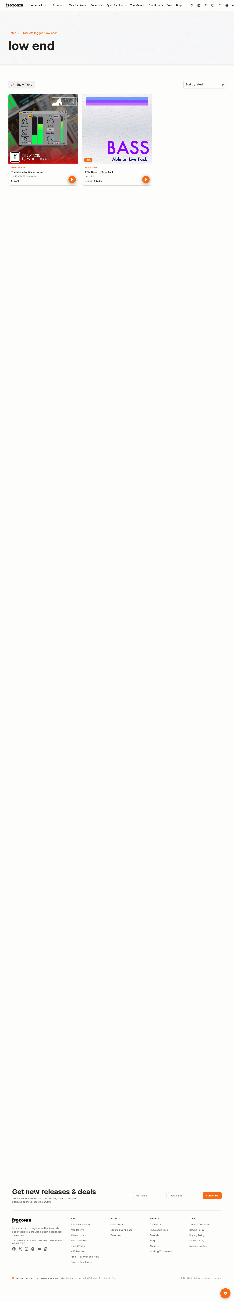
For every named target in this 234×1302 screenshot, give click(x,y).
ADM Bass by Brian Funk (99, 172)
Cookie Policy (196, 1240)
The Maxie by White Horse (27, 172)
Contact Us (155, 1224)
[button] (21, 85)
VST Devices (78, 1251)
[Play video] (72, 179)
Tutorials (154, 1235)
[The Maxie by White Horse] (43, 128)
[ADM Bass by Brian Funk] (117, 128)
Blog (152, 1240)
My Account (116, 1224)
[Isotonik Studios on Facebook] (14, 1249)
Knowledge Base (159, 1230)
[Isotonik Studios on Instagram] (26, 1249)
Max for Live (77, 1230)
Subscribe (212, 1195)
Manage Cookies (198, 1246)
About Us (155, 1246)
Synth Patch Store (80, 1224)
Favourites (115, 1235)
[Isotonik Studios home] (15, 5)
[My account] (206, 5)
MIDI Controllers (79, 1240)
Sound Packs (78, 1246)
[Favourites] (213, 5)
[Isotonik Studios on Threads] (33, 1249)
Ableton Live (77, 1235)
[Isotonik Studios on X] (20, 1249)
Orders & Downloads (121, 1230)
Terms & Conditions (199, 1224)
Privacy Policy (196, 1235)
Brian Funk (91, 167)
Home (12, 33)
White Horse (18, 167)
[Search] (192, 5)
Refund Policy (196, 1230)
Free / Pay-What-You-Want (85, 1256)
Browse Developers (81, 1262)
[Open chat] (225, 1293)
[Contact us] (199, 5)
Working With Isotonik (161, 1251)
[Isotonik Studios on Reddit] (45, 1249)
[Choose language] (227, 5)
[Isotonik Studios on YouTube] (39, 1249)
